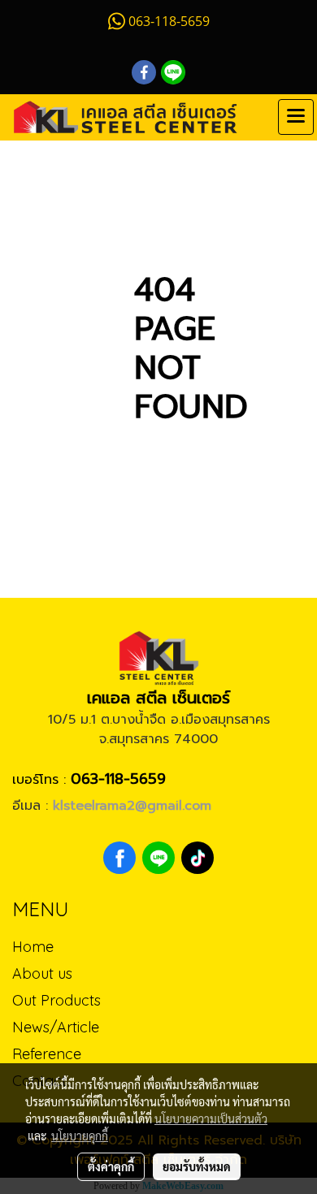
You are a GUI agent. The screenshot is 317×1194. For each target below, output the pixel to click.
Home (33, 946)
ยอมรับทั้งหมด (197, 1166)
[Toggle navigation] (296, 117)
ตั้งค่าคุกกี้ (111, 1166)
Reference (46, 1054)
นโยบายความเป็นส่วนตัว (210, 1118)
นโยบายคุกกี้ (79, 1135)
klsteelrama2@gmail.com (132, 805)
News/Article (55, 1027)
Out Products (56, 1000)
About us (42, 973)
